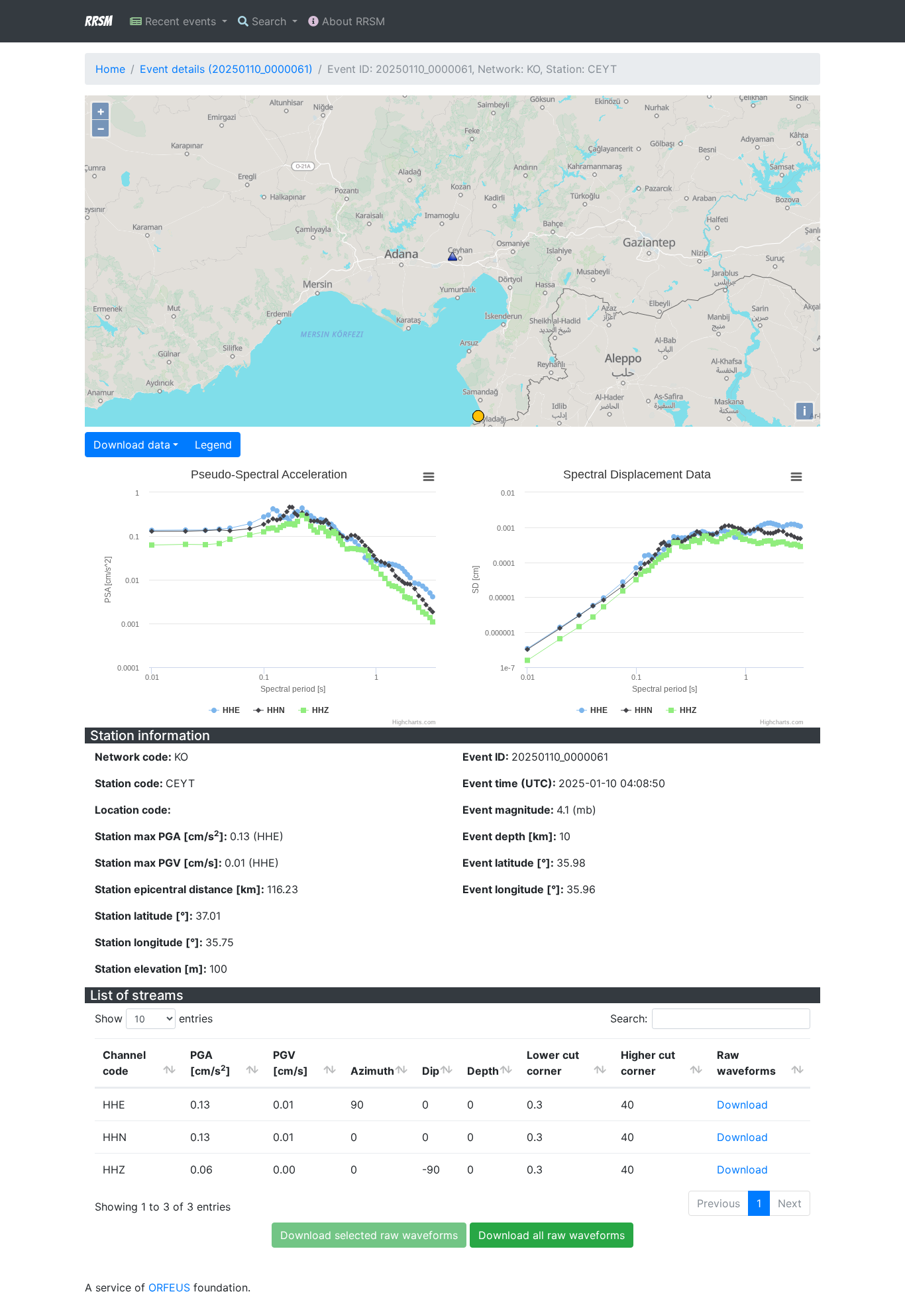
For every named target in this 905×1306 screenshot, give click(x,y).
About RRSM (352, 21)
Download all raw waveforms (551, 1235)
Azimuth (372, 1070)
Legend (213, 444)
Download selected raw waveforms (369, 1235)
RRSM (98, 21)
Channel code (124, 1062)
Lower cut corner (553, 1062)
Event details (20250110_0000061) (226, 69)
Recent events (180, 21)
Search (269, 21)
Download (742, 1104)
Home (110, 69)
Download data (131, 444)
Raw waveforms (746, 1062)
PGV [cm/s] (290, 1062)
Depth (483, 1070)
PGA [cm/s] (210, 1062)
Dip (430, 1070)
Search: (628, 1018)
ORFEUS (169, 1287)
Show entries (154, 1018)
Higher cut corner (648, 1062)
